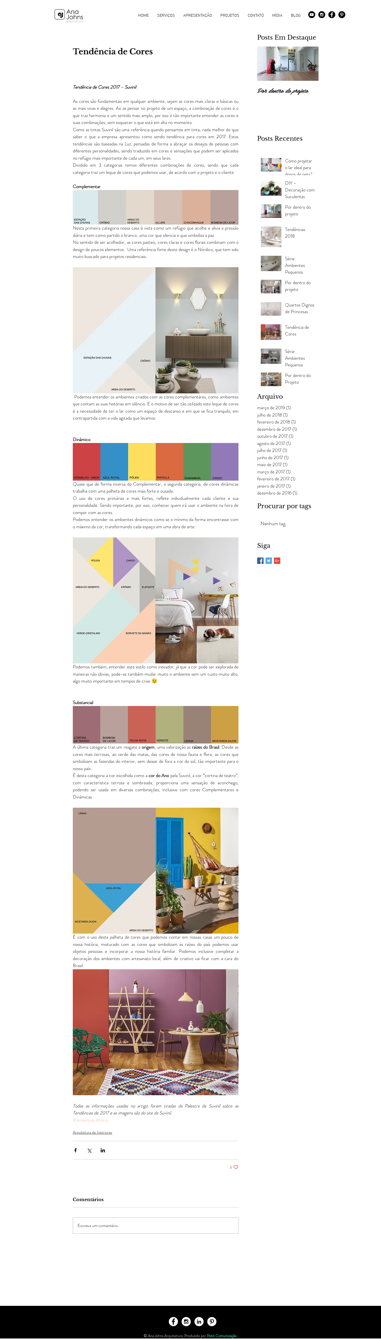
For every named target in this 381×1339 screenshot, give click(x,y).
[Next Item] (309, 63)
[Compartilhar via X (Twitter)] (89, 1150)
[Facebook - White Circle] (173, 1321)
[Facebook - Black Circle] (331, 14)
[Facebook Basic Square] (260, 560)
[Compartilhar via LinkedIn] (102, 1150)
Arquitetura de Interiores (92, 1132)
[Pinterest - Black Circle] (341, 14)
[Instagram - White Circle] (186, 1321)
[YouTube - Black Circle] (311, 14)
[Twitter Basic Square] (269, 560)
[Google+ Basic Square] (277, 560)
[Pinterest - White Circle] (211, 1321)
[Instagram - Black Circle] (321, 14)
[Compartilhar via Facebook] (75, 1150)
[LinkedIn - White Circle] (199, 1321)
